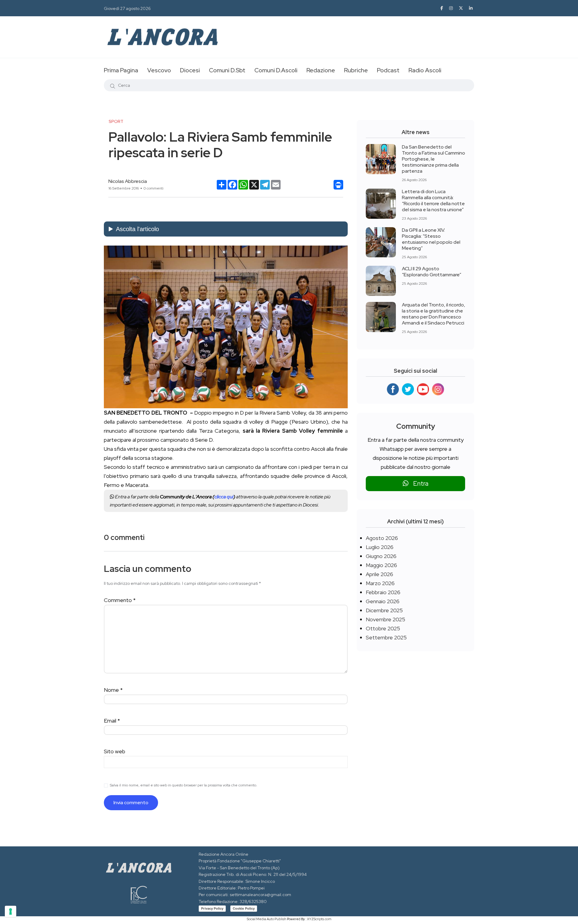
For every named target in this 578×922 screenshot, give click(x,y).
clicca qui (223, 497)
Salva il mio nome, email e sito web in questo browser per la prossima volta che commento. (183, 785)
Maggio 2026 (381, 565)
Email (112, 720)
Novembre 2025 (385, 619)
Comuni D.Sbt (227, 70)
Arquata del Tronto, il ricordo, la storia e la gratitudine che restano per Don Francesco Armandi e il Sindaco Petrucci (433, 314)
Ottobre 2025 (383, 628)
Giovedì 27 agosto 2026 (127, 8)
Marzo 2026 (380, 583)
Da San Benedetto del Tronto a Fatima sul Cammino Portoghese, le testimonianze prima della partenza (433, 159)
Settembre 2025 (386, 637)
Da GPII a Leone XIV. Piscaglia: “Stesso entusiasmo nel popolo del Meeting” (431, 239)
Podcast (388, 70)
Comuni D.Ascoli (275, 70)
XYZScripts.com (319, 919)
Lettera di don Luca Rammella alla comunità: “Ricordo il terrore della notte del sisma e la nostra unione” (433, 200)
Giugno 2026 (381, 556)
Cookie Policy (244, 908)
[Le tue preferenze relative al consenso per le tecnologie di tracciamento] (10, 911)
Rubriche (356, 70)
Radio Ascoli (425, 70)
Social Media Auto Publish (266, 919)
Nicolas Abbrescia (127, 181)
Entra (418, 483)
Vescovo (159, 70)
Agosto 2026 (382, 538)
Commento (120, 600)
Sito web (114, 751)
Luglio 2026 (379, 547)
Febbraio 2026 (383, 592)
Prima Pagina (121, 70)
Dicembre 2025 (384, 610)
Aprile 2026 (379, 574)
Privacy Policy (212, 908)
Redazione (320, 70)
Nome (113, 689)
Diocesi (190, 70)
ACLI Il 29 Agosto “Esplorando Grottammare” (431, 271)
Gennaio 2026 (382, 601)
